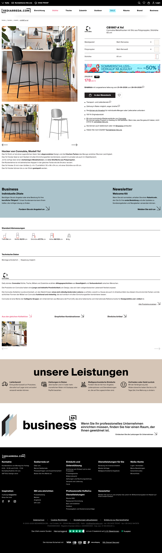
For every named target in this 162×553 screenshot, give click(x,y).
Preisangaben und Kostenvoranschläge (80, 509)
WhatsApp (120, 126)
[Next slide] (74, 145)
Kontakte (7, 462)
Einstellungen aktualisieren (85, 520)
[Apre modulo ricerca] (139, 3)
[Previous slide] (5, 348)
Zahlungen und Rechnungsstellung (78, 479)
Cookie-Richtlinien (59, 520)
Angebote (37, 500)
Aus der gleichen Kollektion (15, 316)
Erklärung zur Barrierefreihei (116, 520)
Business (154, 10)
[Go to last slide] (5, 145)
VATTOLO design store (10, 473)
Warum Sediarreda (40, 468)
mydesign (9, 495)
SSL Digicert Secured (111, 542)
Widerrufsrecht (71, 476)
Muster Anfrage (103, 468)
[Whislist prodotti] (144, 2)
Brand (139, 10)
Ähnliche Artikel (115, 316)
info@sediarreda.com (94, 523)
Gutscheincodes (136, 471)
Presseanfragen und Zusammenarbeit (47, 471)
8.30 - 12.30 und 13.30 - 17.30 (12, 468)
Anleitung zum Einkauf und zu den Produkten (78, 470)
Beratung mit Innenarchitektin (109, 465)
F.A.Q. (68, 484)
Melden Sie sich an (146, 209)
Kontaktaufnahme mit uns (11, 471)
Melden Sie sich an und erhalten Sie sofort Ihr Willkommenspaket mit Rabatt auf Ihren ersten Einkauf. (127, 496)
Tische (69, 10)
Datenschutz (38, 520)
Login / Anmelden (136, 465)
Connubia (122, 118)
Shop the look (7, 497)
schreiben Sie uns (101, 121)
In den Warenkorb (102, 95)
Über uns (37, 465)
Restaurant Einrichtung (74, 501)
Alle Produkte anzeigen (147, 304)
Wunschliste (134, 473)
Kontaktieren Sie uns (114, 130)
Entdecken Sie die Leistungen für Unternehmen (134, 434)
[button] (20, 123)
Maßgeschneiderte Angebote (109, 471)
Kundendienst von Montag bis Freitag (15, 465)
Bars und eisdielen (73, 503)
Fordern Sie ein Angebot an (32, 209)
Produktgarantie (72, 473)
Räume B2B (70, 498)
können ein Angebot (97, 110)
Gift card (37, 503)
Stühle (55, 10)
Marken (36, 497)
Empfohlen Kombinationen (67, 316)
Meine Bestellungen (137, 468)
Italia (7, 3)
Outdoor (98, 10)
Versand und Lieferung (74, 481)
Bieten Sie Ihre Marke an (43, 473)
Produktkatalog (39, 495)
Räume (126, 10)
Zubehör (83, 10)
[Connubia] (93, 29)
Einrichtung (39, 10)
